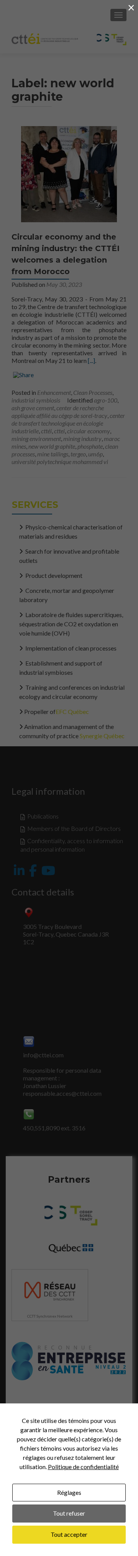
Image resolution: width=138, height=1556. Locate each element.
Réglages (69, 1492)
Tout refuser (69, 1513)
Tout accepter (69, 1534)
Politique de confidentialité (83, 1466)
